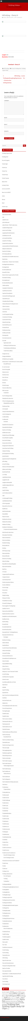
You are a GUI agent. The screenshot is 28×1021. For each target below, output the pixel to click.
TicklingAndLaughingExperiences (10, 887)
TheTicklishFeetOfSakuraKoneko (10, 782)
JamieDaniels (5, 456)
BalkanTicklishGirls (7, 248)
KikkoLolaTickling (6, 469)
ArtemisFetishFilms (7, 238)
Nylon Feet (4, 181)
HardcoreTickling (6, 430)
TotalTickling (5, 950)
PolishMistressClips (7, 600)
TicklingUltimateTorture (8, 918)
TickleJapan (5, 831)
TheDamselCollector (7, 721)
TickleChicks (5, 803)
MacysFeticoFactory (7, 506)
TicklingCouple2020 (7, 897)
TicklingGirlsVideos (7, 902)
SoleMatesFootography (8, 676)
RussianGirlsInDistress (7, 634)
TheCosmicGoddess (7, 719)
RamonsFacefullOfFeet (7, 611)
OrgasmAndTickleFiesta (8, 574)
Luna (3, 998)
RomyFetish (5, 624)
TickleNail (4, 839)
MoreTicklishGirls (8, 928)
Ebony (3, 199)
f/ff (18, 994)
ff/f (22, 994)
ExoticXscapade (6, 369)
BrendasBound (5, 280)
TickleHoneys (5, 824)
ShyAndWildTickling (7, 663)
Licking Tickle (5, 185)
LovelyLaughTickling (7, 498)
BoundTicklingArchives (9, 855)
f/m (20, 994)
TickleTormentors (6, 847)
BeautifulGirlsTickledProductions (10, 256)
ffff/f (5, 996)
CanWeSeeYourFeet (7, 290)
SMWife (4, 687)
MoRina (4, 548)
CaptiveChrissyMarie (7, 293)
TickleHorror (5, 826)
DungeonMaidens (6, 356)
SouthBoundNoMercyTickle (9, 682)
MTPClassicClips (6, 550)
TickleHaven (5, 821)
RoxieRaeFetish (7, 736)
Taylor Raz (15, 1001)
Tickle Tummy (5, 178)
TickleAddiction (6, 792)
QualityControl (6, 608)
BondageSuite (5, 267)
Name (5, 117)
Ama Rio (4, 992)
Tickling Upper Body (7, 153)
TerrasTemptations (7, 708)
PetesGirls (4, 590)
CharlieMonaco (6, 298)
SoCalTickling (5, 674)
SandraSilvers (5, 645)
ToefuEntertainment (7, 947)
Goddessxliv (5, 419)
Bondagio (6, 637)
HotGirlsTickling (6, 440)
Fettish (4, 382)
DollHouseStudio (6, 332)
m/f (14, 68)
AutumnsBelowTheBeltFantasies (10, 246)
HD (12, 68)
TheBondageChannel (9, 765)
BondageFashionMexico (8, 264)
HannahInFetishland (7, 427)
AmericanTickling (6, 230)
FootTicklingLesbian (7, 395)
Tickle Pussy (5, 174)
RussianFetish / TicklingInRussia (10, 632)
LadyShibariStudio (6, 477)
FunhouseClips (5, 406)
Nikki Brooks (13, 999)
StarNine (4, 697)
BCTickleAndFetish (6, 254)
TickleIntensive (6, 829)
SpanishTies (5, 692)
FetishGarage (5, 385)
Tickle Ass (4, 167)
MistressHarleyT (6, 537)
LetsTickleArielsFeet (7, 493)
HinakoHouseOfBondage (8, 435)
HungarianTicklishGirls (8, 445)
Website (6, 131)
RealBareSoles (5, 619)
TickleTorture (5, 850)
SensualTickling (6, 653)
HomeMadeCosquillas (7, 437)
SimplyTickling (6, 669)
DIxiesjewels (5, 335)
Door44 (4, 340)
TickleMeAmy (5, 834)
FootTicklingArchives (9, 857)
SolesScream (5, 679)
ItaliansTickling (6, 451)
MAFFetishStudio (6, 511)
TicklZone (4, 868)
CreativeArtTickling (7, 317)
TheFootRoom (7, 773)
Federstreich (5, 372)
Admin (4, 17)
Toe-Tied (4, 944)
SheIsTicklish (5, 661)
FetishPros (5, 380)
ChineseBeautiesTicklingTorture (10, 303)
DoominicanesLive (6, 338)
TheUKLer (4, 784)
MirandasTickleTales (7, 535)
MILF (3, 203)
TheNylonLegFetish (7, 753)
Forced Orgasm (5, 160)
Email (6, 124)
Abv (3, 217)
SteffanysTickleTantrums (10, 345)
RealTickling (5, 621)
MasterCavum (5, 516)
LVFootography (6, 503)
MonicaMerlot (5, 545)
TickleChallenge (6, 800)
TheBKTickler (5, 713)
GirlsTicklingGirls (6, 414)
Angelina (8, 992)
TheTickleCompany (7, 761)
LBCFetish (4, 487)
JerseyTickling (5, 464)
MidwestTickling (6, 524)
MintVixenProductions (7, 532)
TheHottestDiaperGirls (8, 745)
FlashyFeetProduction (7, 398)
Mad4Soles (5, 508)
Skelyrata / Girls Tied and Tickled (10, 671)
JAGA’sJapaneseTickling (8, 453)
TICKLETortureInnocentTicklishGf (10, 860)
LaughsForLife (5, 479)
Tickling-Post (5, 871)
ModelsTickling (6, 543)
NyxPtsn (4, 569)
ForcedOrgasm (7, 876)
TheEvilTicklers (6, 729)
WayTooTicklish (6, 968)
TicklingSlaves (5, 915)
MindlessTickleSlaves (7, 527)
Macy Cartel (14, 998)
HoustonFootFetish (7, 443)
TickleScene (5, 845)
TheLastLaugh (5, 747)
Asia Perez (16, 992)
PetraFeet (4, 592)
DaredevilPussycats (7, 325)
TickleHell (6, 392)
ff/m (24, 994)
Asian (3, 196)
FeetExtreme (5, 374)
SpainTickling (5, 690)
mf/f (17, 998)
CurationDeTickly (6, 319)
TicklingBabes (5, 889)
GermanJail (5, 409)
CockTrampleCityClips (7, 314)
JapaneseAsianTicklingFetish (9, 458)
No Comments (18, 17)
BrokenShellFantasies (7, 283)
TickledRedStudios (6, 813)
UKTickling (6, 68)
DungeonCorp (5, 353)
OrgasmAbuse (7, 789)
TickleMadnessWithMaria (10, 348)
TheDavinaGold (6, 724)
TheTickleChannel (6, 763)
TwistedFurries (6, 955)
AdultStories (5, 219)
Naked (7, 999)
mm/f (3, 999)
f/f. (16, 994)
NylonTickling (5, 561)
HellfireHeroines (6, 432)
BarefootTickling (6, 251)
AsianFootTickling (6, 240)
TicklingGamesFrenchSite (8, 900)
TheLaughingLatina (7, 750)
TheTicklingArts (6, 779)
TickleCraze (5, 805)
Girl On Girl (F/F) (6, 188)
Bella (19, 992)
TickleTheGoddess (8, 350)
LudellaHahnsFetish (7, 501)
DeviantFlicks (5, 327)
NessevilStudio (5, 556)
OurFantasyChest (6, 579)
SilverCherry (5, 666)
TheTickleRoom (6, 771)
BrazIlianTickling (6, 277)
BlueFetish (4, 259)
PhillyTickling (5, 595)
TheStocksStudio (6, 758)
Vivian (8, 1008)
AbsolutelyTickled (6, 214)
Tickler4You (5, 842)
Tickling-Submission (7, 873)
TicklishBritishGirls (7, 921)
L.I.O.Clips (4, 474)
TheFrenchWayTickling (8, 739)
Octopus (4, 571)
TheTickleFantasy (6, 768)
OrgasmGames (6, 577)
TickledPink (5, 810)
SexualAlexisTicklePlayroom (9, 658)
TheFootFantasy (6, 734)
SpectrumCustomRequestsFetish (10, 695)
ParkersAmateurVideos (8, 582)
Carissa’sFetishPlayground (8, 296)
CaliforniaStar (5, 285)
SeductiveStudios (6, 650)
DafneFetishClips (6, 322)
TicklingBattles (6, 892)
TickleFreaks (5, 816)
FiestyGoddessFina (6, 388)
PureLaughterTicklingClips (8, 606)
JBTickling (4, 461)
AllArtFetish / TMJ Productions (9, 225)
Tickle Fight (5, 164)
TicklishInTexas (6, 931)
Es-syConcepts (6, 367)
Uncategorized (6, 984)
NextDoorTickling (6, 558)
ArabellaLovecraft (6, 235)
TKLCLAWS (5, 942)
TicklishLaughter (6, 937)
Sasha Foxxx (8, 1001)
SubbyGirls (5, 703)
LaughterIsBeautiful (7, 482)
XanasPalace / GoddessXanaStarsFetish (11, 973)
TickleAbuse (5, 787)
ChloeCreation (5, 306)
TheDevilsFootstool (7, 726)
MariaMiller (5, 514)
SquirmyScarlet (7, 342)
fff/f (3, 996)
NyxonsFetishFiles (6, 566)
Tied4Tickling (5, 934)
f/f (14, 993)
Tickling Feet (18, 68)
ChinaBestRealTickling (7, 301)
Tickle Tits (4, 171)
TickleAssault (5, 795)
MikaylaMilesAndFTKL (9, 403)
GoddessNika (5, 416)
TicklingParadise (6, 910)
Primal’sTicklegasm (7, 603)
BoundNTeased (7, 364)
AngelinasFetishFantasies (8, 233)
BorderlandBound (6, 269)
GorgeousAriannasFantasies (10, 529)
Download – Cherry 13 (14, 64)
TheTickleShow (6, 776)
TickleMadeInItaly (6, 837)
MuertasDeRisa (6, 553)
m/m (11, 998)
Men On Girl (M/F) (6, 192)
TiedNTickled (5, 939)
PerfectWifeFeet (6, 585)
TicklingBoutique (6, 894)
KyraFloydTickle (6, 472)
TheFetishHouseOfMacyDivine (9, 732)
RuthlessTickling (6, 640)
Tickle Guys (5, 206)
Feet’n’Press (5, 377)
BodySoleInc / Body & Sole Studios (10, 261)
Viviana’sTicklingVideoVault (8, 965)
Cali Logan (23, 992)
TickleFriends (5, 818)
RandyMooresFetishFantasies (9, 616)
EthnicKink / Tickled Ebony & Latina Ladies (12, 361)
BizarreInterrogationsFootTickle (10, 275)
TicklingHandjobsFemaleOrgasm (10, 905)
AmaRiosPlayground (7, 227)
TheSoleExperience (7, 755)
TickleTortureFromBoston (8, 852)
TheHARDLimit (6, 742)
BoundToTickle (6, 272)
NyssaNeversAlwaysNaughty (9, 564)
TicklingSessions (6, 913)
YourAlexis (5, 979)
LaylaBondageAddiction (8, 485)
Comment (6, 100)
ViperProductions (6, 960)
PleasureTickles (6, 598)
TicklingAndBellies (6, 884)
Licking (22, 996)
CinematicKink (6, 309)
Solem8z (6, 421)
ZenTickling (5, 981)
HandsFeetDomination (7, 424)
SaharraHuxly (5, 642)
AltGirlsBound (5, 222)
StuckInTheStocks (6, 700)
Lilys (3, 495)
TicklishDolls (5, 923)
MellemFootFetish (6, 519)
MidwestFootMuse (6, 521)
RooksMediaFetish (6, 627)
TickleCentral (5, 797)
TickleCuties (5, 808)
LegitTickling (5, 490)
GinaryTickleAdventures (8, 411)
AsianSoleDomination (7, 243)
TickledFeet (6, 881)
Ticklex (4, 866)
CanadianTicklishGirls (7, 288)
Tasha (12, 1001)
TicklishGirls (5, 926)
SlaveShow (4, 684)
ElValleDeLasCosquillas (7, 359)
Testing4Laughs (6, 711)
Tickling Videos (14, 5)
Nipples (18, 999)
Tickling (5, 878)
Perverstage (5, 587)
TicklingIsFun (5, 908)
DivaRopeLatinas (6, 330)
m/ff (9, 998)
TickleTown (5, 863)
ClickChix (4, 311)
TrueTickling (5, 952)
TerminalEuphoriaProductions (9, 705)
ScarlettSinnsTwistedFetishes (9, 648)
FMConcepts (5, 390)
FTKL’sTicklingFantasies (8, 401)
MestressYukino (6, 540)
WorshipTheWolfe (6, 971)
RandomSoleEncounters (8, 613)
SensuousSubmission (7, 655)
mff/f (20, 998)
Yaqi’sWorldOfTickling (7, 976)
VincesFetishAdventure (8, 963)
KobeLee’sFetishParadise (8, 466)
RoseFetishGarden (6, 629)
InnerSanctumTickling (7, 448)
